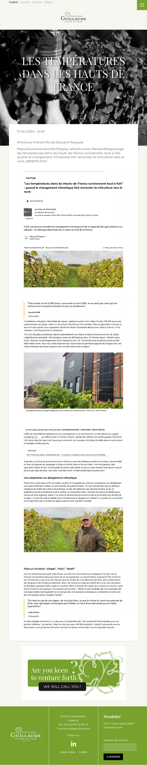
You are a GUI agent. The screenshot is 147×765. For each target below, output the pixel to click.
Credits (82, 752)
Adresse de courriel (116, 740)
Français (37, 2)
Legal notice (67, 752)
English (13, 2)
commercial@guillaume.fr (73, 728)
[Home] (73, 13)
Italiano (48, 2)
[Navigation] (142, 5)
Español (25, 2)
